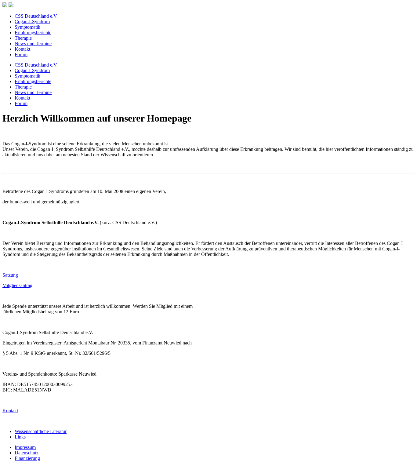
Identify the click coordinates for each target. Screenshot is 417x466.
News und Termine (33, 43)
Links (20, 436)
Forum (21, 54)
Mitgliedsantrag (17, 285)
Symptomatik (27, 27)
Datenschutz (26, 452)
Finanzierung (27, 458)
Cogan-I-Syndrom (32, 21)
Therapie (23, 38)
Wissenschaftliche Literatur (41, 431)
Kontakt (22, 49)
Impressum (25, 447)
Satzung (10, 275)
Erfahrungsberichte (33, 32)
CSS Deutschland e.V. (36, 16)
